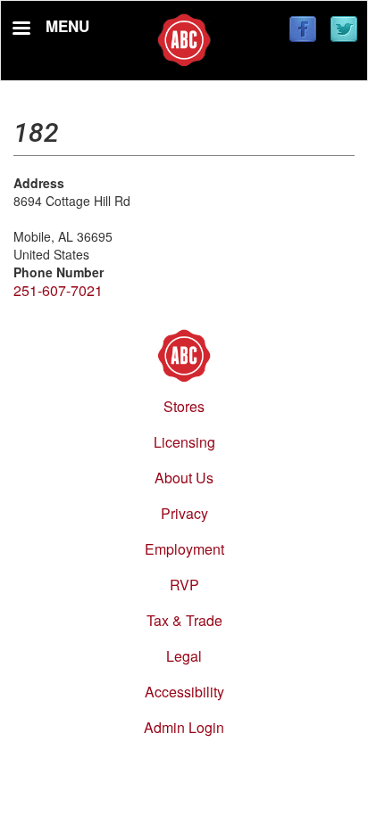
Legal (184, 656)
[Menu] (20, 29)
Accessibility (184, 691)
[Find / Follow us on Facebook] (303, 30)
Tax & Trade (184, 620)
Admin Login (184, 727)
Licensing (184, 442)
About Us (184, 477)
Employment (184, 549)
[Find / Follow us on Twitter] (344, 30)
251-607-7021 (58, 290)
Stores (184, 406)
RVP (184, 584)
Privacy (184, 513)
